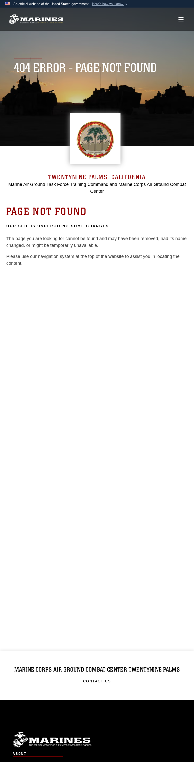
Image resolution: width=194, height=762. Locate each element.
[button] (110, 4)
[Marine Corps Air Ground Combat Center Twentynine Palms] (36, 19)
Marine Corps (97, 740)
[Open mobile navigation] (181, 19)
